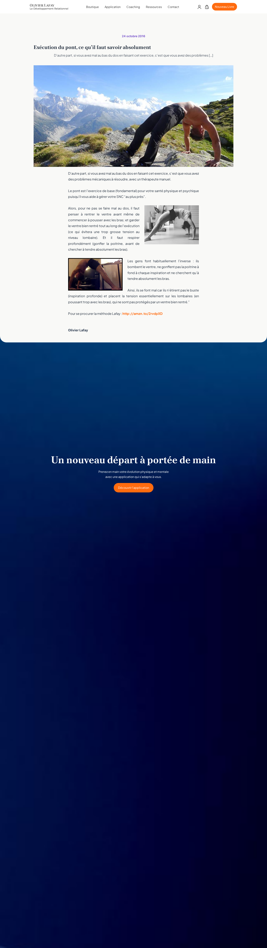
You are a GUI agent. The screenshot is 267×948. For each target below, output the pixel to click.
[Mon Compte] (199, 6)
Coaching (133, 7)
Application (113, 7)
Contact (173, 7)
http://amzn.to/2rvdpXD (142, 313)
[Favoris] (207, 6)
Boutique (92, 7)
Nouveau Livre (224, 7)
